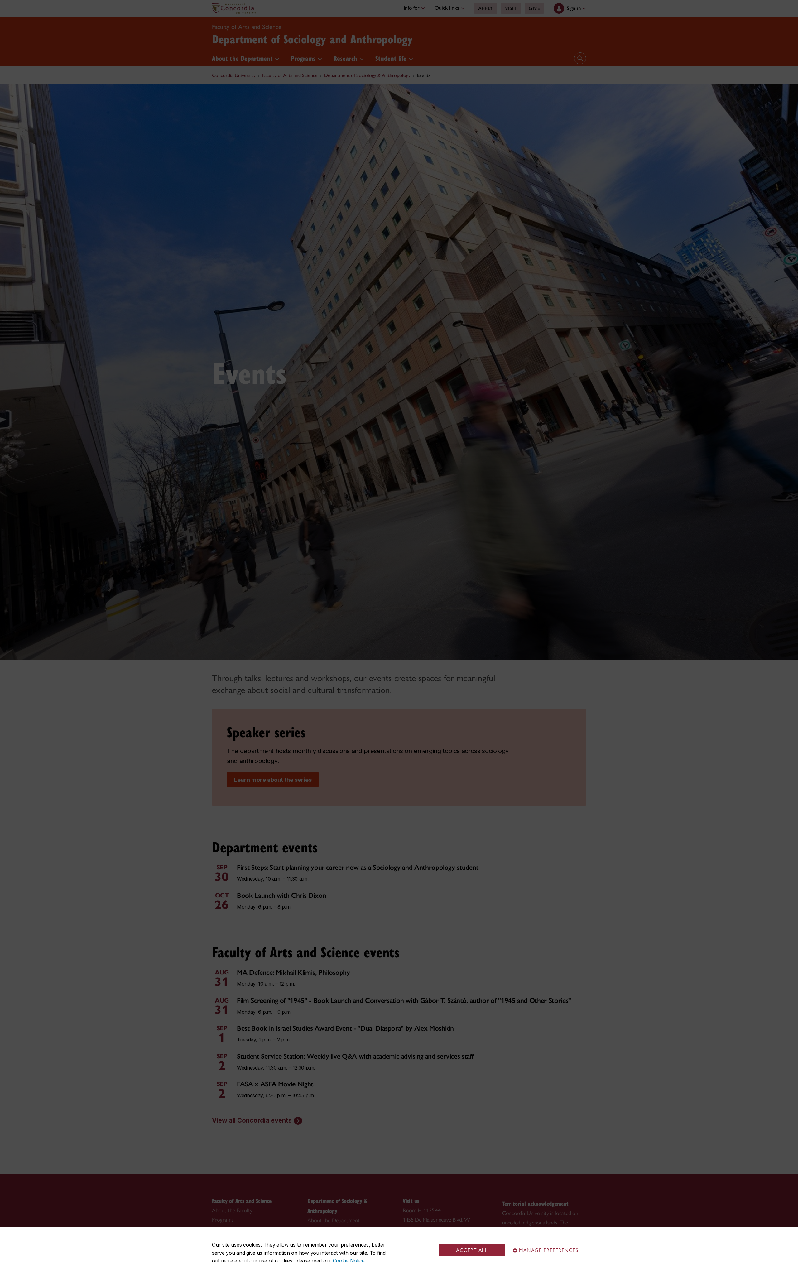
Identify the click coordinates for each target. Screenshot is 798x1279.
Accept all (472, 1250)
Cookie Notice (349, 1260)
